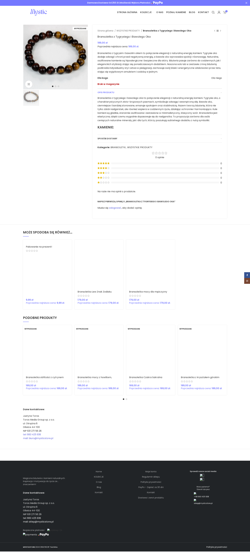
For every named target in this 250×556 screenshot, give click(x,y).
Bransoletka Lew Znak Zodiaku (95, 291)
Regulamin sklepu (151, 476)
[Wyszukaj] (213, 12)
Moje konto (151, 471)
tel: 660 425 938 (32, 434)
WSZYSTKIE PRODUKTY (128, 30)
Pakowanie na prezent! (39, 246)
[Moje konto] (219, 12)
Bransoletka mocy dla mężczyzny (148, 291)
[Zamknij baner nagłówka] (246, 3)
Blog (99, 487)
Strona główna (106, 30)
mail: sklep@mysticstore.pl (38, 521)
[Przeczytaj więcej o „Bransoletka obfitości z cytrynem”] (69, 329)
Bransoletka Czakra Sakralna (145, 377)
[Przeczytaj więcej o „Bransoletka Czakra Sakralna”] (173, 329)
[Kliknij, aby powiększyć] (28, 84)
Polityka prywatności (151, 482)
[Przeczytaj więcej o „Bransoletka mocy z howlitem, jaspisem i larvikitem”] (121, 329)
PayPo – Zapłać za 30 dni (150, 487)
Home (99, 471)
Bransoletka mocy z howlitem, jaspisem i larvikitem (95, 379)
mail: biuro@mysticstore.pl (38, 438)
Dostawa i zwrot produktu (151, 497)
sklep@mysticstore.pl (203, 503)
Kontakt (99, 492)
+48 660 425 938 (201, 496)
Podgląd (121, 251)
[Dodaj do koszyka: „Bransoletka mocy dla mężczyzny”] (172, 244)
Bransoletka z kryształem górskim (200, 377)
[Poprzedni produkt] (214, 30)
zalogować (115, 208)
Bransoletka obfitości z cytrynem (45, 377)
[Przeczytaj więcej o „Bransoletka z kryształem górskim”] (224, 329)
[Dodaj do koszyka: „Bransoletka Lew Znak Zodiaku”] (121, 244)
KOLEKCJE (99, 476)
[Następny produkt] (220, 30)
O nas (99, 482)
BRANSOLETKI (118, 147)
